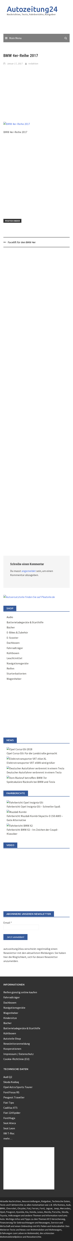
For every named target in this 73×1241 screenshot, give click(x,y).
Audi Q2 (7, 1077)
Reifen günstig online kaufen (20, 992)
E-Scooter (12, 637)
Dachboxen (13, 642)
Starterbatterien (16, 673)
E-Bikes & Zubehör (17, 632)
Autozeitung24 (32, 9)
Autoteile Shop (12, 1038)
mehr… (7, 1138)
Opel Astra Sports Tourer (17, 1087)
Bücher (11, 627)
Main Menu (15, 38)
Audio (10, 617)
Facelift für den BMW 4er (22, 242)
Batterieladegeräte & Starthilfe (25, 622)
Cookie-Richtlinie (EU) (16, 1059)
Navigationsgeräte (18, 663)
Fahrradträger (15, 648)
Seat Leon (9, 1128)
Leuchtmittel (14, 658)
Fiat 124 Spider (11, 1112)
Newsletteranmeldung (16, 1043)
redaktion (33, 63)
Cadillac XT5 (10, 1107)
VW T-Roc (8, 1133)
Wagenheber (14, 678)
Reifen (10, 668)
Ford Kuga (9, 1118)
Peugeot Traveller (13, 1097)
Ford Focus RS (11, 1092)
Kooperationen (12, 1048)
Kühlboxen (13, 653)
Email (7, 922)
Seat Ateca (9, 1123)
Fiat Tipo (8, 1102)
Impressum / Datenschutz (18, 1054)
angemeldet (29, 571)
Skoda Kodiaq (11, 1082)
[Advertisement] (38, 25)
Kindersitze (10, 1018)
